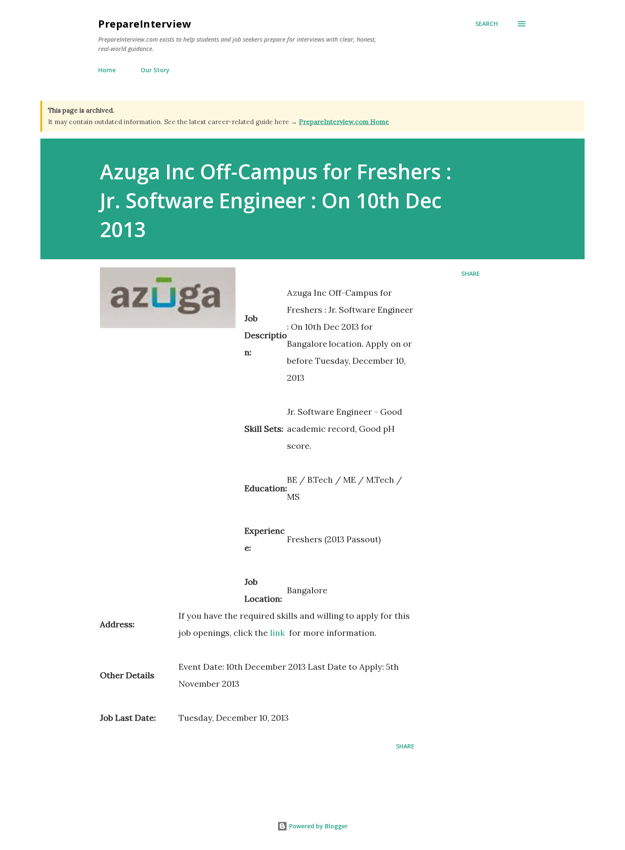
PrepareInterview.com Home (344, 122)
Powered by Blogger (317, 826)
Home (107, 70)
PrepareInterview (144, 24)
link (277, 632)
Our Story (155, 70)
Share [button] (470, 273)
